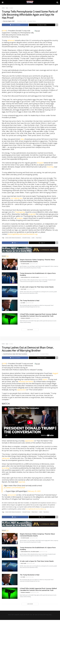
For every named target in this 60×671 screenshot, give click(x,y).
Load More (30, 329)
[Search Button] (57, 2)
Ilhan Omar (35, 512)
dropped (40, 163)
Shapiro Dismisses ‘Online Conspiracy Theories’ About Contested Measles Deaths (37, 260)
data (22, 139)
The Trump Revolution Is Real (29, 300)
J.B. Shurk (23, 302)
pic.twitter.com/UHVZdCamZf (14, 488)
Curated (11, 8)
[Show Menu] (2, 2)
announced (12, 495)
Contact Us (21, 614)
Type (7, 8)
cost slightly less (16, 198)
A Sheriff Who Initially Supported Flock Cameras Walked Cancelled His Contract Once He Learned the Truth (38, 315)
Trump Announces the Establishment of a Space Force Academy (38, 274)
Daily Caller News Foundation (13, 237)
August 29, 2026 (33, 263)
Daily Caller (23, 289)
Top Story (38, 237)
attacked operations (26, 381)
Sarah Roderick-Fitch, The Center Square (30, 277)
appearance (21, 390)
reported (21, 482)
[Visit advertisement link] (30, 249)
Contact (16, 614)
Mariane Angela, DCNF (9, 21)
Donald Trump (26, 237)
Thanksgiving (20, 212)
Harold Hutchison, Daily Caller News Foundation (15, 354)
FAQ (27, 614)
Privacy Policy (48, 614)
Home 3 (42, 614)
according (5, 468)
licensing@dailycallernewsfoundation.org (22, 234)
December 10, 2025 (21, 21)
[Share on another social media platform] (57, 25)
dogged (55, 373)
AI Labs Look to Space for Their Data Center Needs (37, 287)
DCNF (4, 31)
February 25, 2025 (34, 491)
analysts (20, 218)
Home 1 (31, 614)
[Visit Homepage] (30, 2)
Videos (34, 21)
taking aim (6, 458)
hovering (50, 167)
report (44, 379)
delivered (11, 40)
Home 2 (36, 614)
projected (31, 214)
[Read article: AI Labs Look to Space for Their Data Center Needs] (10, 291)
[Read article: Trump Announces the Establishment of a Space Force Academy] (10, 278)
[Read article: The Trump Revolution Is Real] (10, 305)
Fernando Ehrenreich (25, 318)
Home (3, 8)
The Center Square (25, 263)
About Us (10, 614)
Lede (33, 237)
